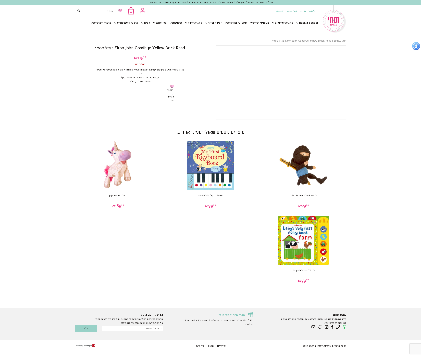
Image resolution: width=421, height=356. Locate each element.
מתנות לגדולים (284, 23)
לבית (147, 23)
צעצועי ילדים (260, 23)
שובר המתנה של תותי (232, 315)
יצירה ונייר (215, 23)
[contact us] (314, 327)
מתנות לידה (195, 23)
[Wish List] (119, 11)
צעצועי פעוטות (237, 23)
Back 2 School (308, 23)
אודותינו (221, 346)
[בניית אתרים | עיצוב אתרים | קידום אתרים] (85, 346)
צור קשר (200, 346)
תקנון (211, 346)
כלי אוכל (161, 23)
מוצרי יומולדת (102, 23)
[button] (172, 86)
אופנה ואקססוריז (127, 23)
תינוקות (177, 23)
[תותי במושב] (334, 32)
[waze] (320, 327)
